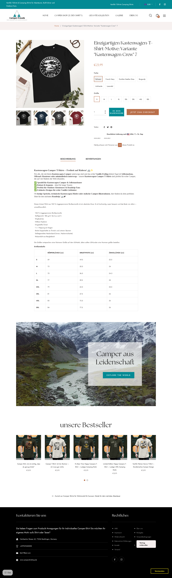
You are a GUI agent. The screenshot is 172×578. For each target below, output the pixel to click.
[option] (28, 456)
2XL (126, 99)
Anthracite (98, 86)
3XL (133, 99)
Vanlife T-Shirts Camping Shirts (121, 4)
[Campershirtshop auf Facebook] (160, 4)
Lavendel (110, 86)
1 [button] (84, 480)
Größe (96, 93)
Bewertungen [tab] (94, 158)
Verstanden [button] (159, 571)
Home (56, 26)
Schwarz (98, 79)
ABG (116, 528)
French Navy (110, 79)
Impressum (118, 532)
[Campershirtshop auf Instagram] (165, 4)
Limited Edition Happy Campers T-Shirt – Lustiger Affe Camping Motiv (114, 467)
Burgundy (142, 79)
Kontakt (116, 545)
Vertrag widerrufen (144, 544)
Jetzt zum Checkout (142, 112)
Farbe (96, 73)
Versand (117, 549)
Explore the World (119, 375)
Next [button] (82, 118)
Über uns (139, 528)
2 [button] (87, 480)
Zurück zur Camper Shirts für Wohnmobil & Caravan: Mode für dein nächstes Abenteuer (87, 496)
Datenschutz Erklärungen (122, 541)
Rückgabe (139, 532)
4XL (140, 99)
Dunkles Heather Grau (126, 79)
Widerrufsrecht (119, 537)
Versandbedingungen (143, 537)
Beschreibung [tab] (68, 158)
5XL (148, 99)
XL (119, 99)
